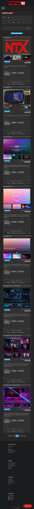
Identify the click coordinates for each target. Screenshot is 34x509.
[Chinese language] (13, 13)
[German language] (9, 13)
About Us (10, 479)
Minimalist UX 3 (8, 137)
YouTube (11, 497)
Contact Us (10, 480)
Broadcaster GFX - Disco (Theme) (12, 335)
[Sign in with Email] (8, 17)
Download (10, 446)
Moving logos (7, 37)
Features (10, 449)
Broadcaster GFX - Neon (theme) (12, 385)
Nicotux (29, 61)
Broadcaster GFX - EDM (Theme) (12, 285)
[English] (2, 13)
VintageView (7, 87)
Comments (15, 84)
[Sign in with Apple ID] (18, 22)
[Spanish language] (5, 13)
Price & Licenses (11, 450)
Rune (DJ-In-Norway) (26, 160)
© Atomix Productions (17, 507)
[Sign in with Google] (23, 22)
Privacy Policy (11, 482)
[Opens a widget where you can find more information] (27, 506)
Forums (10, 468)
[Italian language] (11, 13)
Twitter (11, 499)
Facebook (11, 495)
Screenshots (11, 452)
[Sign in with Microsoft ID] (13, 22)
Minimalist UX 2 (8, 186)
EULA (9, 483)
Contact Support (12, 462)
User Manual (11, 464)
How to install (22, 84)
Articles (10, 467)
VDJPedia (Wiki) (11, 465)
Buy (9, 447)
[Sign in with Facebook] (8, 22)
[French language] (7, 13)
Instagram (11, 498)
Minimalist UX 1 (8, 236)
